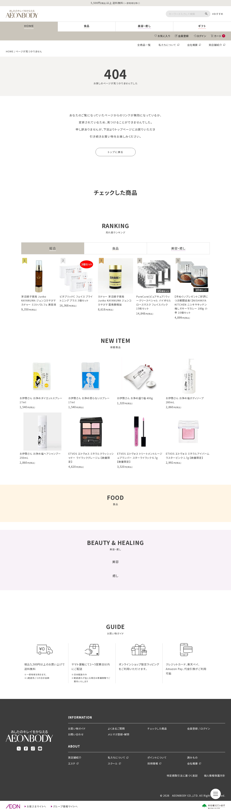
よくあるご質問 (116, 728)
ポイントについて (157, 757)
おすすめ (218, 13)
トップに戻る (115, 152)
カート (219, 36)
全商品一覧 (144, 45)
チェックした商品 (157, 728)
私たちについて (167, 45)
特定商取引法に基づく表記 (182, 775)
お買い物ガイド (76, 728)
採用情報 (152, 763)
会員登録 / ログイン (198, 728)
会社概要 (192, 45)
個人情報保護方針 (214, 775)
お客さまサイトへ (36, 806)
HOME (10, 51)
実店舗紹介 (215, 45)
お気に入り (164, 36)
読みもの (192, 757)
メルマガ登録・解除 (119, 734)
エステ (71, 763)
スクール (113, 763)
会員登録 (183, 36)
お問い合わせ (76, 734)
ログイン (201, 36)
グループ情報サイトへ (65, 806)
